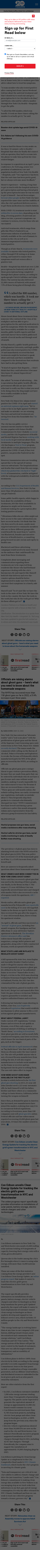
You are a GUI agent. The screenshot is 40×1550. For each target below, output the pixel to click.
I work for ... (9, 45)
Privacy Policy (9, 73)
